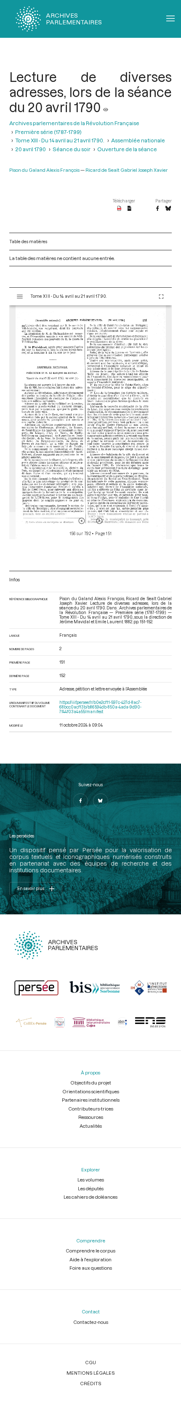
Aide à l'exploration (90, 1259)
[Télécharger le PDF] (119, 209)
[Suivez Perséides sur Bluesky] (100, 801)
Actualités (91, 1126)
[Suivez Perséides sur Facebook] (80, 801)
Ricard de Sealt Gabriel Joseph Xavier (126, 170)
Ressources (90, 1117)
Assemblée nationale (138, 140)
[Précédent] (81, 521)
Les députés (91, 1188)
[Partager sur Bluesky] (168, 209)
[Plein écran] (161, 296)
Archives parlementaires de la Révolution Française (74, 123)
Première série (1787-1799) (48, 132)
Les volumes (90, 1179)
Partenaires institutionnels (91, 1100)
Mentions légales (91, 1373)
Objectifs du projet (90, 1082)
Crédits (90, 1383)
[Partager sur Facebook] (157, 209)
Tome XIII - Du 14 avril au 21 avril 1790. (59, 140)
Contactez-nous (90, 1322)
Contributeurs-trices (90, 1108)
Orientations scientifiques (90, 1091)
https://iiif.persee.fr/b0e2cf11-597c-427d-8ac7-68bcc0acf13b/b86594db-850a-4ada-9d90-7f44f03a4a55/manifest (100, 707)
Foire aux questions (90, 1268)
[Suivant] (99, 521)
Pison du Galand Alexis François (44, 170)
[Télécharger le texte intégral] (129, 209)
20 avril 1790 (30, 149)
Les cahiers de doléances (90, 1197)
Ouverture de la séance (127, 149)
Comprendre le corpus (90, 1250)
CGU (90, 1362)
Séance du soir (71, 149)
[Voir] (105, 107)
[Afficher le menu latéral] (20, 296)
